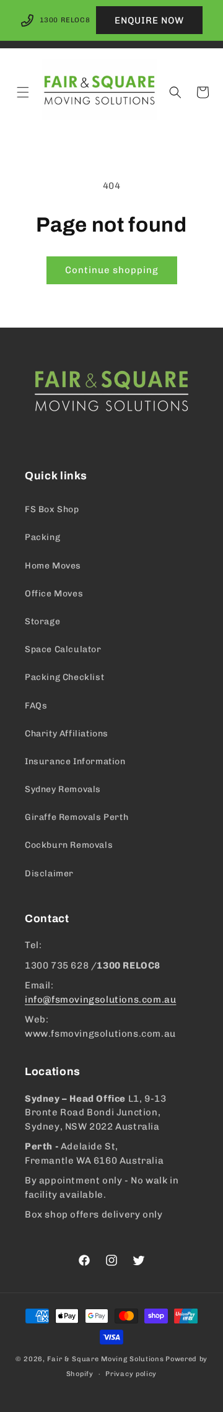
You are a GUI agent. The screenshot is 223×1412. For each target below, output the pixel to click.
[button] (23, 92)
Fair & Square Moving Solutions (105, 1359)
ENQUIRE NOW (149, 20)
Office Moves (54, 593)
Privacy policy (131, 1374)
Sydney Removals (63, 789)
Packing (42, 537)
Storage (42, 621)
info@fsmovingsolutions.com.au (100, 999)
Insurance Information (75, 761)
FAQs (36, 705)
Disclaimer (49, 873)
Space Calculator (63, 649)
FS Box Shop (52, 509)
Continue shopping (112, 270)
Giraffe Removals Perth (76, 817)
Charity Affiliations (66, 733)
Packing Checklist (64, 677)
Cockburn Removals (69, 845)
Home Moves (53, 565)
